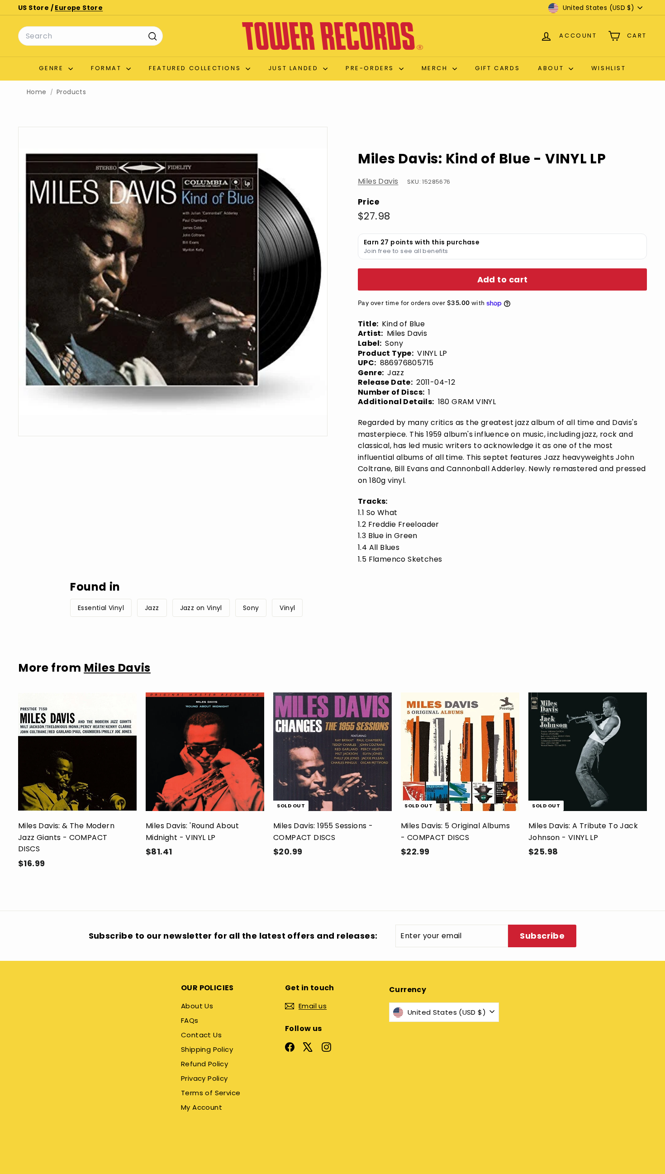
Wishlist (608, 68)
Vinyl (287, 607)
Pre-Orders (371, 68)
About (552, 68)
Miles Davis (378, 181)
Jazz (152, 607)
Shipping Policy (207, 1049)
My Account (201, 1107)
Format (107, 68)
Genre (52, 68)
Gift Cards (497, 68)
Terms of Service (210, 1093)
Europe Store (79, 7)
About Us (197, 1006)
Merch (436, 68)
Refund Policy (204, 1064)
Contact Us (201, 1035)
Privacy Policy (204, 1078)
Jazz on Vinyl (201, 607)
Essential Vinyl (101, 607)
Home (37, 92)
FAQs (190, 1020)
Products (71, 92)
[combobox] (90, 36)
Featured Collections (196, 68)
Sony (251, 607)
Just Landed (294, 68)
